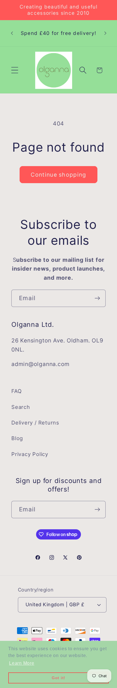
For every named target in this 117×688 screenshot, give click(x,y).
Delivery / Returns (35, 422)
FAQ (16, 391)
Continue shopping (58, 174)
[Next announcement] (105, 33)
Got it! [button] (58, 678)
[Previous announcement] (12, 33)
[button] (15, 70)
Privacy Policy (29, 454)
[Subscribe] (97, 298)
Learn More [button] (21, 663)
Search (20, 407)
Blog (17, 438)
